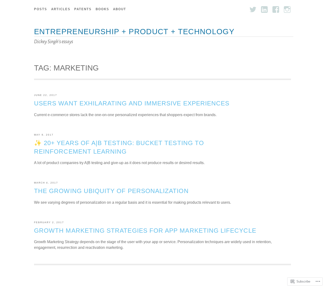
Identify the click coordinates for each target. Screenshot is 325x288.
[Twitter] (253, 9)
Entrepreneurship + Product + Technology (134, 31)
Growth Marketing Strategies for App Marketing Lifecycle (145, 230)
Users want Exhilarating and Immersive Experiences (131, 103)
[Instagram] (287, 9)
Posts (40, 9)
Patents (83, 9)
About (119, 9)
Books (102, 9)
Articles (60, 9)
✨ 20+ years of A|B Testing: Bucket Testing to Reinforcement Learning (119, 147)
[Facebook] (276, 9)
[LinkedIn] (264, 9)
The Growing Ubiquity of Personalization (111, 191)
